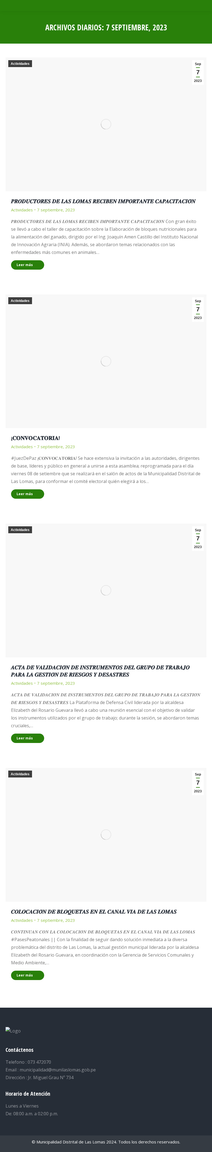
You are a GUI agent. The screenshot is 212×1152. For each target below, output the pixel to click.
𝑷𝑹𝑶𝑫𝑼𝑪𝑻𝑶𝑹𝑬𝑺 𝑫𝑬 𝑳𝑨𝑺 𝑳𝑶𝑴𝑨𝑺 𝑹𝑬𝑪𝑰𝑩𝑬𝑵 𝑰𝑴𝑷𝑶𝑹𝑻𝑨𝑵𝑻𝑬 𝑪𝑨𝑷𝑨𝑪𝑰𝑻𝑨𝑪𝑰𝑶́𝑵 (103, 201)
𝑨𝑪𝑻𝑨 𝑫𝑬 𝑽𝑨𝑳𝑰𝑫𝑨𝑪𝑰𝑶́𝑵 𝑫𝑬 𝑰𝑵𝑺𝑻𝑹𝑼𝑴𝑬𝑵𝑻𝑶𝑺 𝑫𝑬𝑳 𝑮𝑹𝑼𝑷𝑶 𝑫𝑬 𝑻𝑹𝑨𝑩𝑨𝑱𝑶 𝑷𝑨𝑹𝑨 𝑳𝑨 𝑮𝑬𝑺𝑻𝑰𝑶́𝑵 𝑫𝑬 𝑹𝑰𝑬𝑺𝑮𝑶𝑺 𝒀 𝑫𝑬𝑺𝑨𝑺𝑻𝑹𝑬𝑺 (100, 670)
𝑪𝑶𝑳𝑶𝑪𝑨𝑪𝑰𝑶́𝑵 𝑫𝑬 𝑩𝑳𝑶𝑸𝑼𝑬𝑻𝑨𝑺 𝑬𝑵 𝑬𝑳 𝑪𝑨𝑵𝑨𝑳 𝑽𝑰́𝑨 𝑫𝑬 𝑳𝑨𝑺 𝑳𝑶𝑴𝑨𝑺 (94, 911)
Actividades (20, 64)
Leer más (25, 264)
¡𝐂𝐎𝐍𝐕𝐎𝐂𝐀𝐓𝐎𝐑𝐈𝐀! (35, 438)
